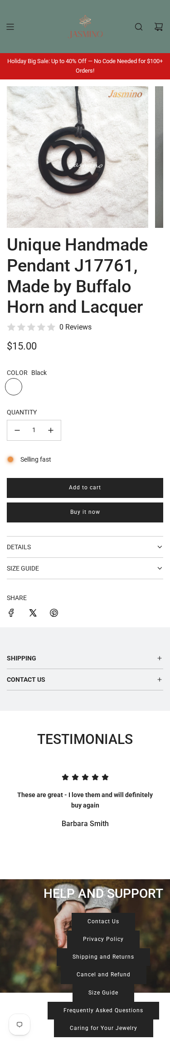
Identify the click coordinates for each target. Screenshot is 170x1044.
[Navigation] (10, 27)
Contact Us (103, 921)
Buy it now (85, 512)
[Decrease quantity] (17, 430)
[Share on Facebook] (11, 614)
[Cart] (159, 27)
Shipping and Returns (103, 957)
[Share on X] (33, 614)
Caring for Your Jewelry (103, 1028)
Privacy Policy (103, 939)
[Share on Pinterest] (54, 614)
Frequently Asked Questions (103, 1010)
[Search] (139, 27)
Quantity (22, 412)
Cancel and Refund (104, 974)
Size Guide (103, 993)
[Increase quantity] (51, 430)
